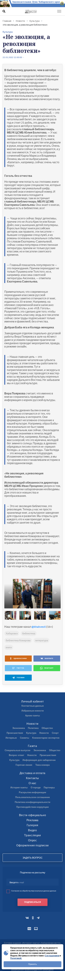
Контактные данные (32, 705)
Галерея (32, 825)
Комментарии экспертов (45, 737)
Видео (32, 830)
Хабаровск (12, 633)
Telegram (20, 677)
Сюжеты (24, 737)
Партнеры (49, 787)
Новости (32, 723)
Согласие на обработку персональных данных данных (33, 891)
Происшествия (15, 732)
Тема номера (42, 764)
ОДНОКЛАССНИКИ (20, 658)
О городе (36, 787)
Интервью (11, 737)
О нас (32, 783)
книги (9, 647)
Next (56, 592)
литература (41, 640)
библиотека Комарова (18, 640)
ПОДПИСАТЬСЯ (32, 902)
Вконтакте (49, 658)
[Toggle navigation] (59, 11)
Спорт (55, 732)
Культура (31, 732)
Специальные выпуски (17, 750)
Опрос (32, 840)
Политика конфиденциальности (32, 802)
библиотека (28, 633)
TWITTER (20, 668)
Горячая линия (24, 764)
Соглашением (52, 955)
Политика (33, 728)
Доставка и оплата (33, 773)
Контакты (32, 778)
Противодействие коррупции (32, 807)
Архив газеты (32, 715)
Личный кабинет (32, 701)
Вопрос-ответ (16, 755)
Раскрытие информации (32, 792)
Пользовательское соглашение (32, 797)
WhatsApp (48, 668)
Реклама (33, 820)
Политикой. (16, 958)
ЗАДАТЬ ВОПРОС (32, 857)
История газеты (19, 787)
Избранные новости (32, 710)
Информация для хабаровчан (39, 760)
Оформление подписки (32, 845)
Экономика (18, 728)
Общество (47, 728)
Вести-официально (32, 815)
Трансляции (32, 835)
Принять (32, 964)
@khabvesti (39, 626)
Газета (32, 745)
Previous (9, 592)
